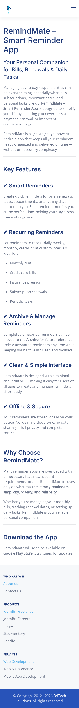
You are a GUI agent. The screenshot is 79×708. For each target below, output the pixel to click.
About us (10, 583)
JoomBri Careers (16, 618)
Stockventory (14, 633)
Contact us (12, 591)
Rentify (9, 641)
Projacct (10, 626)
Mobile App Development (24, 676)
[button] (73, 8)
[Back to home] (8, 8)
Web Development (18, 661)
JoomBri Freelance (18, 611)
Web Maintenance (18, 669)
